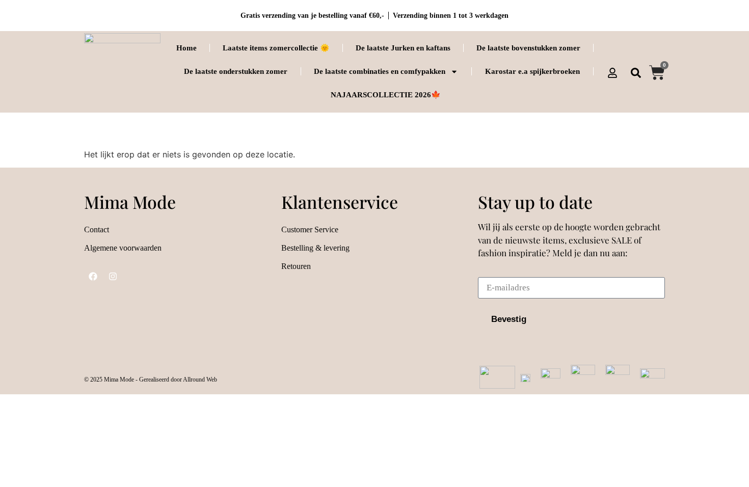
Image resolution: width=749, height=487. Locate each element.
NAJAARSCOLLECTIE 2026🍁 (386, 95)
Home (186, 48)
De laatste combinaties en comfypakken (379, 71)
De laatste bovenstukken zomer (528, 48)
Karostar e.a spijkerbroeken (532, 71)
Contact (96, 229)
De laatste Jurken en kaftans (403, 48)
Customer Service (309, 229)
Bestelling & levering (315, 248)
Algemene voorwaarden (123, 248)
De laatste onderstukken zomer (235, 71)
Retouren (296, 266)
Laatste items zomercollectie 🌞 (276, 48)
